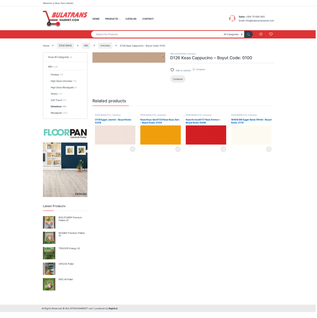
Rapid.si (113, 308)
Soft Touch (59, 100)
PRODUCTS (111, 18)
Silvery (56, 93)
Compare (200, 69)
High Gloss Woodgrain (64, 87)
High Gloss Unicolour (64, 81)
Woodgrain (59, 112)
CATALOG (131, 18)
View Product (131, 149)
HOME (95, 18)
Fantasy (57, 74)
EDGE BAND (65, 45)
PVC (109, 115)
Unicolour (105, 45)
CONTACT (148, 18)
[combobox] (156, 34)
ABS (86, 45)
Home (46, 45)
